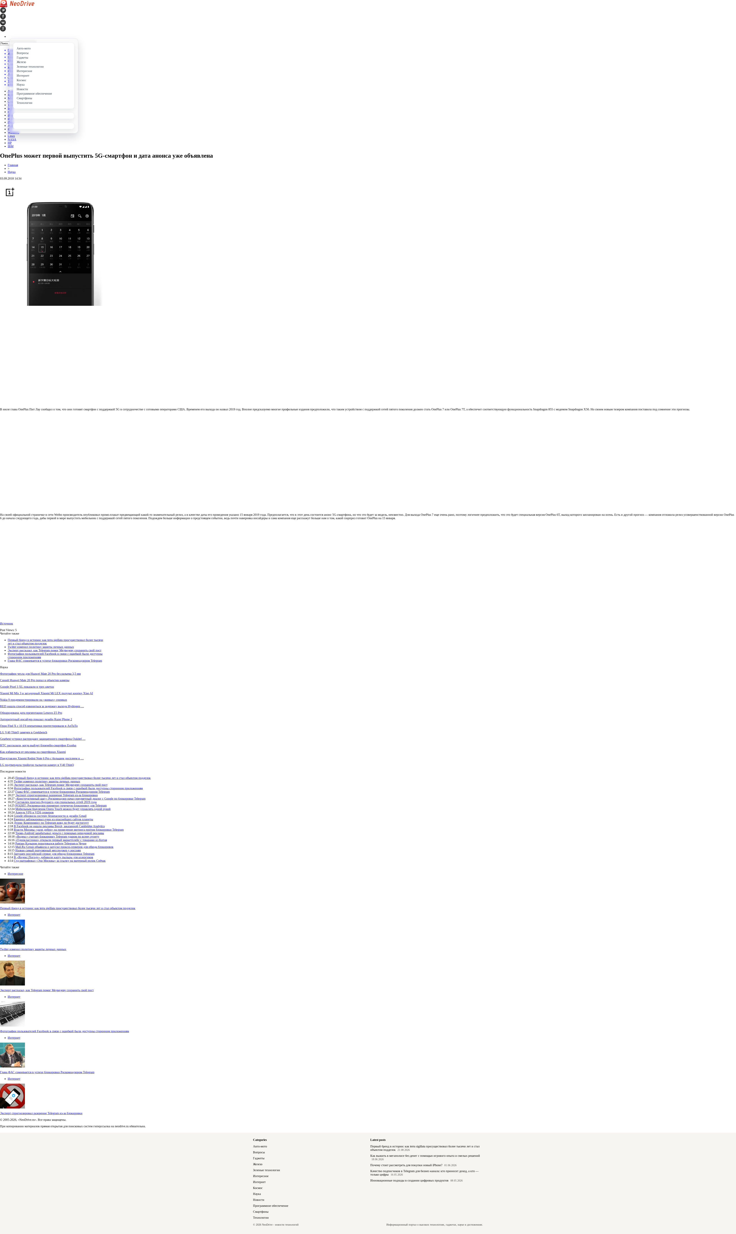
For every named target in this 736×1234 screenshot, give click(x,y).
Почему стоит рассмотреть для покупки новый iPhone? (406, 1165)
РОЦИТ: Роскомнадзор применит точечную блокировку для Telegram (61, 805)
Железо (257, 1164)
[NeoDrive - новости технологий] (17, 6)
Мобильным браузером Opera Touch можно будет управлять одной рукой (63, 809)
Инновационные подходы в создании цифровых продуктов (409, 1180)
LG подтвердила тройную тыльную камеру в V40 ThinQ (37, 765)
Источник (6, 623)
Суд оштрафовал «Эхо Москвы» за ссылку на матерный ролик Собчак (60, 860)
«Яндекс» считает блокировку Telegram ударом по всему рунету (57, 836)
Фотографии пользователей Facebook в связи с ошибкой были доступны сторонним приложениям (78, 788)
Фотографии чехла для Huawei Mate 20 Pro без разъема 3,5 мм (40, 673)
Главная (13, 165)
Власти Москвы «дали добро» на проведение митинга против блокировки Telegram (69, 829)
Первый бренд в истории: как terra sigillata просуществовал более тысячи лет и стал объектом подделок (83, 778)
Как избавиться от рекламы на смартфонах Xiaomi (33, 752)
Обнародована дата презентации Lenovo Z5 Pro (31, 712)
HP (10, 142)
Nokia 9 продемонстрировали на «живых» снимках (33, 699)
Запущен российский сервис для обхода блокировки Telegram (54, 853)
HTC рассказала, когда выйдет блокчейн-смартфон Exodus (38, 745)
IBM (10, 146)
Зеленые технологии (266, 1170)
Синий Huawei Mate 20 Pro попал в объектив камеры (34, 680)
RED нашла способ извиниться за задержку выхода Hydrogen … (42, 706)
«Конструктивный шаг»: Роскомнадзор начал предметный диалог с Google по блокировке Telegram (80, 798)
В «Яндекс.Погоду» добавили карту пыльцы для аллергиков (53, 857)
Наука (12, 172)
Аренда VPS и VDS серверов (34, 812)
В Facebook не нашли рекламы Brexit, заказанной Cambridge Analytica (59, 826)
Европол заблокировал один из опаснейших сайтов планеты (53, 819)
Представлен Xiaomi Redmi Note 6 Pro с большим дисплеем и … (42, 758)
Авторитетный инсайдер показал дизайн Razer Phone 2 (36, 719)
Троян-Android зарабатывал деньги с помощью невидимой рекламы (59, 833)
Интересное (15, 873)
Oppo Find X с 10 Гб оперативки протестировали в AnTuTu (39, 725)
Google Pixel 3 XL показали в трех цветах (27, 686)
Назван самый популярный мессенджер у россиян (48, 850)
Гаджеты (258, 1158)
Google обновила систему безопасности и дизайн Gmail (50, 815)
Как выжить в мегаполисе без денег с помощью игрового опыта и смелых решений (425, 1155)
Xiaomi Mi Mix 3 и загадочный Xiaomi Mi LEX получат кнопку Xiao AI (46, 693)
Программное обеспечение (270, 1205)
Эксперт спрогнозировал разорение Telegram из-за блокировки (56, 795)
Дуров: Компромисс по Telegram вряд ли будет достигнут (51, 822)
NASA (12, 139)
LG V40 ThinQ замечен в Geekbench (23, 732)
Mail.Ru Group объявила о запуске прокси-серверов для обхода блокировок (64, 847)
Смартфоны (261, 1211)
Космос (258, 1188)
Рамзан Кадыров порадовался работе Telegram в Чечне (50, 843)
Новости (258, 1199)
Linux (11, 136)
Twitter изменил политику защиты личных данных (41, 647)
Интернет (14, 914)
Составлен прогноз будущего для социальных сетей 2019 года (56, 802)
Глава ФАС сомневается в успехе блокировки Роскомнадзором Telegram (55, 660)
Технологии (261, 1217)
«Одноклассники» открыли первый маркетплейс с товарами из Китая (61, 840)
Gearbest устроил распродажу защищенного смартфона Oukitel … (42, 738)
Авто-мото (260, 1146)
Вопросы (259, 1152)
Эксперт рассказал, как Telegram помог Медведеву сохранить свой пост (54, 650)
